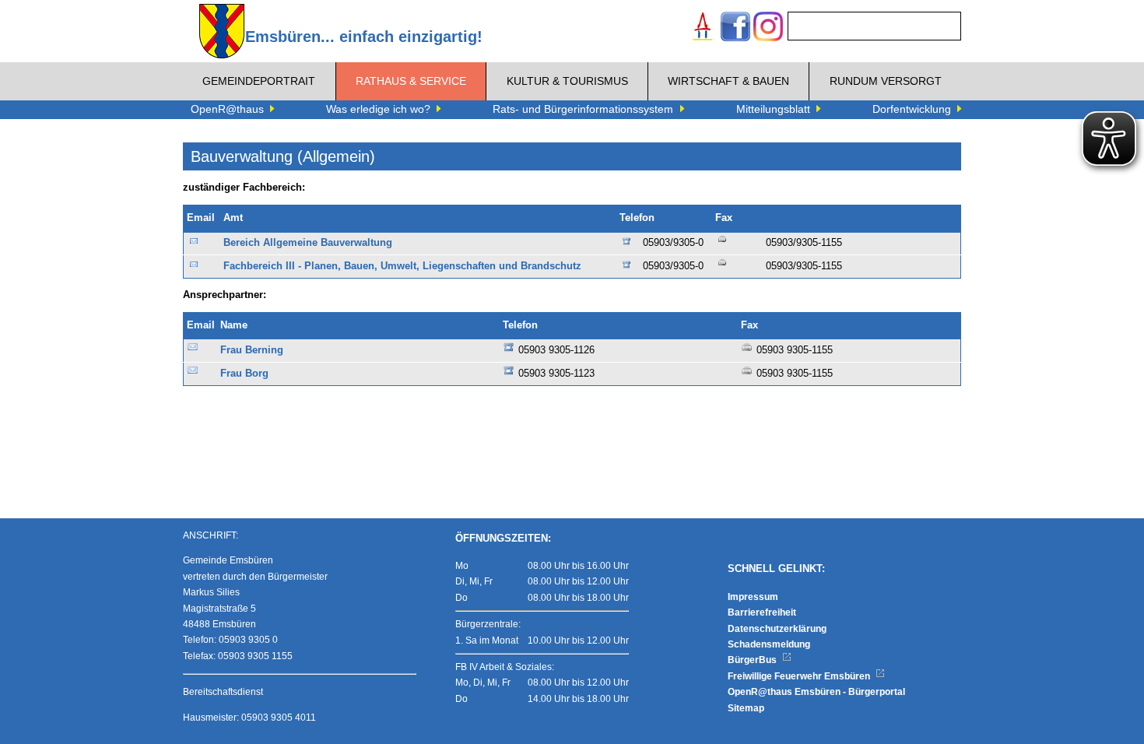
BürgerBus (753, 660)
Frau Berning (251, 350)
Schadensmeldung (769, 644)
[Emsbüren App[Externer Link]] (702, 28)
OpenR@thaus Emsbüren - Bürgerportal (816, 691)
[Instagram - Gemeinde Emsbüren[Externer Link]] (768, 28)
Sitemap (746, 708)
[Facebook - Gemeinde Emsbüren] (735, 28)
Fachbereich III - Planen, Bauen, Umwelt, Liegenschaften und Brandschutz (402, 266)
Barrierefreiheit (762, 612)
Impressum (753, 596)
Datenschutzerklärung (777, 628)
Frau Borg (244, 373)
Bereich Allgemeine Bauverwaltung (307, 242)
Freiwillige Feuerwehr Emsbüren (800, 676)
